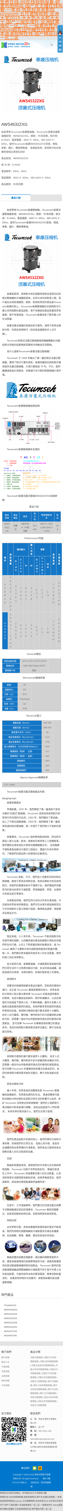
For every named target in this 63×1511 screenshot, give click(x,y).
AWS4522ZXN (10, 1323)
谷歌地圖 (5, 1376)
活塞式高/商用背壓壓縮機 (42, 1365)
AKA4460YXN (10, 1335)
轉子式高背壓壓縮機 (43, 1385)
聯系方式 (5, 1362)
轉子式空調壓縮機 (48, 1393)
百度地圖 (5, 1371)
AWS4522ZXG (10, 1327)
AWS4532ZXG (10, 1318)
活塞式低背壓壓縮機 (47, 1377)
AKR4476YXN (10, 1331)
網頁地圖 (5, 1381)
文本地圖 (5, 1385)
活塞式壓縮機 (36, 1357)
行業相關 (5, 1367)
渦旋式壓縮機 (36, 1397)
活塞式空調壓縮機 (38, 1381)
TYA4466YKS (10, 1305)
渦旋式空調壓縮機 (38, 1405)
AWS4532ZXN (10, 1314)
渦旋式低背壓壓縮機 (47, 1401)
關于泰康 (5, 1357)
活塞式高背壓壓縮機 (49, 1361)
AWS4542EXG (10, 1310)
